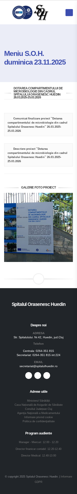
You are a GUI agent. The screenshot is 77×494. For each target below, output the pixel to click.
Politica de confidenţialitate (39, 421)
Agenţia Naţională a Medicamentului (38, 413)
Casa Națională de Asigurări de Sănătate (39, 404)
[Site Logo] (30, 12)
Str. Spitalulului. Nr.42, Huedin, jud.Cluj (38, 337)
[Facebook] (28, 375)
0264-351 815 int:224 (46, 355)
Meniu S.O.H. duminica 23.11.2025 (25, 45)
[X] (37, 375)
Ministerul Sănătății (38, 400)
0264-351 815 (45, 351)
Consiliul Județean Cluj (38, 409)
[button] (59, 12)
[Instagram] (46, 375)
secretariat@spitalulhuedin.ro (38, 366)
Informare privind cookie (38, 417)
